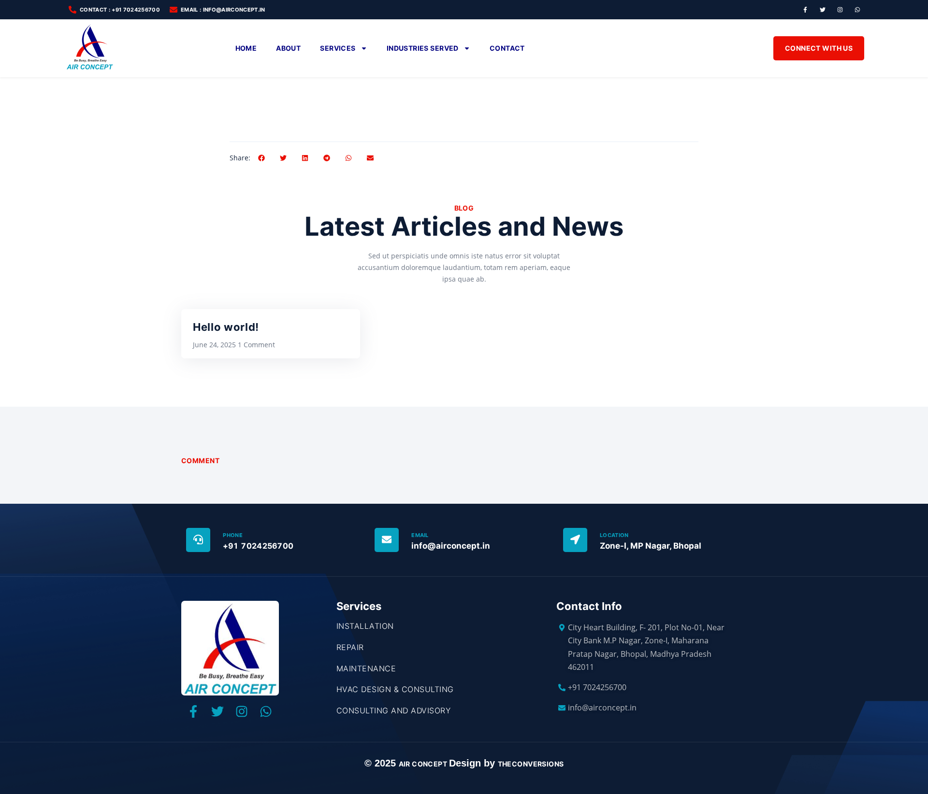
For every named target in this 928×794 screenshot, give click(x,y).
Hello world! (226, 327)
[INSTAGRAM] (840, 10)
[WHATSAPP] (857, 10)
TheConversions (531, 764)
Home (246, 48)
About (288, 48)
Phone (233, 535)
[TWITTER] (823, 10)
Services (337, 48)
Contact (507, 48)
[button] (261, 158)
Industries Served (423, 48)
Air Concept (424, 764)
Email (420, 535)
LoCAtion (614, 535)
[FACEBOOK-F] (805, 10)
